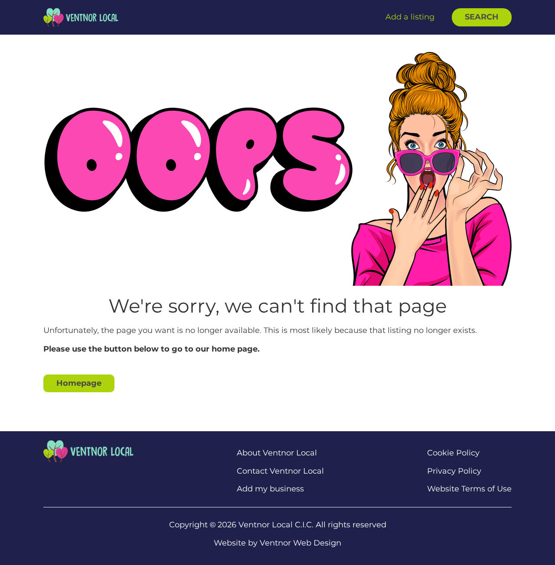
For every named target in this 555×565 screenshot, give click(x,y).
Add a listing (409, 17)
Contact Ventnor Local (280, 471)
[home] (80, 17)
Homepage (78, 383)
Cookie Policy (453, 453)
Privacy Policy (454, 471)
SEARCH (482, 17)
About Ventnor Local (277, 453)
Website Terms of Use (469, 489)
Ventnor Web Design (300, 543)
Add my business (270, 489)
